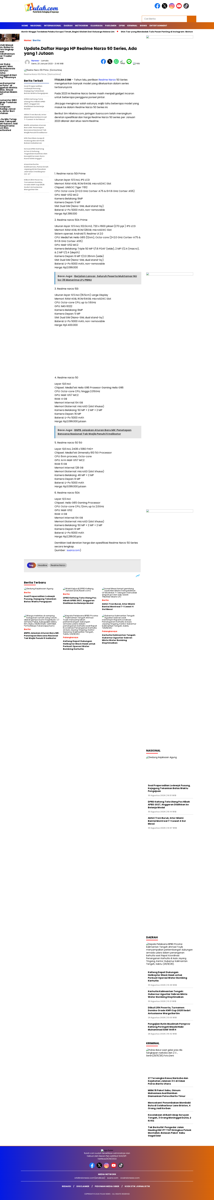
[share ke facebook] (104, 63)
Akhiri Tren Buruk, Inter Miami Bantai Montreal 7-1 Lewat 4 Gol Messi (167, 820)
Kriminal (132, 25)
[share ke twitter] (110, 63)
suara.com (73, 550)
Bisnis (143, 25)
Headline (42, 565)
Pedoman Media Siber (107, 1186)
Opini (122, 25)
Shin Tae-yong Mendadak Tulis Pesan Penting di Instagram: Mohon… (140, 31)
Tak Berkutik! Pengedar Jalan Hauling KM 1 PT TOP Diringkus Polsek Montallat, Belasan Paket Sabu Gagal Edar (169, 1131)
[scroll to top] (205, 1195)
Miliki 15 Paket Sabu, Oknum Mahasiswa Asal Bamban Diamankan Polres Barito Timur (166, 1093)
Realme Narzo (107, 80)
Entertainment (158, 25)
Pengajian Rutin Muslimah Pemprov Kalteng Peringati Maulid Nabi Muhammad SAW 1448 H (169, 1026)
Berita (36, 40)
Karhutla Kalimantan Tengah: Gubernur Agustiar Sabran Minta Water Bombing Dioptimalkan (167, 994)
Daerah (68, 25)
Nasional (36, 25)
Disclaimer (82, 1186)
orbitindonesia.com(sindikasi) (89, 1177)
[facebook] (158, 8)
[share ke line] (130, 63)
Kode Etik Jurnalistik (137, 1186)
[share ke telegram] (123, 63)
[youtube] (179, 8)
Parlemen (110, 25)
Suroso (35, 60)
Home (25, 25)
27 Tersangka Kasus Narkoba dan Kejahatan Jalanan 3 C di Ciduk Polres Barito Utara (168, 1081)
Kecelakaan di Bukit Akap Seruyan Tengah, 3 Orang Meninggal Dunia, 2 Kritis (169, 1117)
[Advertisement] (98, 147)
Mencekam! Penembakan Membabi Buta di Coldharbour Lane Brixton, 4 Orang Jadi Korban (169, 1105)
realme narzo (58, 565)
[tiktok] (186, 8)
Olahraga (96, 25)
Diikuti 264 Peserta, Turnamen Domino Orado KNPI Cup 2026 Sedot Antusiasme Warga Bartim (169, 1010)
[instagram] (172, 8)
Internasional (52, 25)
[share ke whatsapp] (117, 63)
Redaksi (66, 1186)
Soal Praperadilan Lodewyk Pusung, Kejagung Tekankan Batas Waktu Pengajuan (169, 788)
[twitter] (165, 8)
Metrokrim (81, 25)
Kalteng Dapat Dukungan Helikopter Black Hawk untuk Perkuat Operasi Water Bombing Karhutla (167, 976)
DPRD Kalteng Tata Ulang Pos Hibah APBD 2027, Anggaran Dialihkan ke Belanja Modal (169, 804)
